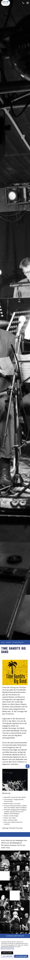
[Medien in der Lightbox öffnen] (20, 855)
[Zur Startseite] (5, 3)
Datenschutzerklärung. (7, 948)
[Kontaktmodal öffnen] (23, 3)
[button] (28, 3)
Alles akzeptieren (21, 956)
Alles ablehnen (7, 956)
